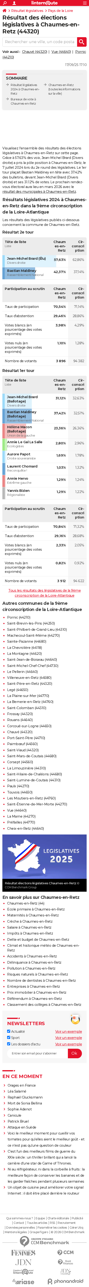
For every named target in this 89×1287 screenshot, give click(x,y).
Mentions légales (16, 1232)
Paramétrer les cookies (52, 1227)
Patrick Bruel (18, 1121)
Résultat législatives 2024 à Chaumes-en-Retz (25, 89)
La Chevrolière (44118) (24, 648)
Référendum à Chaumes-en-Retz (34, 999)
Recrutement (67, 1223)
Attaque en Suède (22, 1127)
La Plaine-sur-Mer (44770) (28, 696)
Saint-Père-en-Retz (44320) (29, 684)
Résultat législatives (27, 11)
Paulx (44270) (18, 786)
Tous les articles (37, 1223)
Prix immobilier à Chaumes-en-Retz (36, 992)
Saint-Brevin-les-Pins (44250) (31, 623)
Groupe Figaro (38, 1232)
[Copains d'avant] (23, 1272)
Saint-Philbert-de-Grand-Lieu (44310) (37, 629)
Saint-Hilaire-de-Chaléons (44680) (34, 774)
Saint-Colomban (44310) (26, 708)
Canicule (14, 1115)
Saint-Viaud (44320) (23, 750)
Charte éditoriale (58, 1218)
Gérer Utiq (76, 1227)
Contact (19, 1223)
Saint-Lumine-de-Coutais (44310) (34, 780)
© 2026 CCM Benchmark (67, 1232)
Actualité (17, 1031)
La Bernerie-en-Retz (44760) (30, 702)
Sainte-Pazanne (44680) (26, 641)
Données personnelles (20, 1227)
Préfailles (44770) (21, 822)
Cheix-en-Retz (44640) (25, 828)
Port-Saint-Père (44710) (26, 738)
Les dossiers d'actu (25, 1044)
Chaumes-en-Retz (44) (25, 903)
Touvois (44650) (20, 792)
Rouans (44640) (20, 720)
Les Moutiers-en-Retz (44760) (31, 798)
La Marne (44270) (21, 816)
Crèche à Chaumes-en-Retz (29, 921)
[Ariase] (23, 1281)
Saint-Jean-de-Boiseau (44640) (32, 659)
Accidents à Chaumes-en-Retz (32, 956)
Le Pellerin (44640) (22, 672)
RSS (52, 1223)
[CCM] (66, 1253)
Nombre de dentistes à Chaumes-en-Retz (41, 980)
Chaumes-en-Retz (61, 85)
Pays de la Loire (60, 11)
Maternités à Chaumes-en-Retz (33, 915)
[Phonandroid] (66, 1281)
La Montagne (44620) (24, 653)
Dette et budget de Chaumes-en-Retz (38, 939)
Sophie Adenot (20, 1109)
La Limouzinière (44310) (26, 768)
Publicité (77, 1218)
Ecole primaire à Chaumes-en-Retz (36, 909)
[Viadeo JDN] (66, 1272)
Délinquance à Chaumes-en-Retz (34, 962)
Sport (14, 1038)
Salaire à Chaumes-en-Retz (29, 927)
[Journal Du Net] (23, 1262)
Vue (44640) (61, 52)
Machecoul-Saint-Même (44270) (33, 635)
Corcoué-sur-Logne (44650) (29, 726)
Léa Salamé (17, 1091)
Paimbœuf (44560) (22, 744)
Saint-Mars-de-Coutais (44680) (31, 756)
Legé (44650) (17, 690)
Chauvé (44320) (34, 52)
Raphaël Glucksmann (25, 1097)
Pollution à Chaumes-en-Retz (31, 968)
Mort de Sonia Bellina (25, 1103)
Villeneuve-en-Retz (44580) (29, 678)
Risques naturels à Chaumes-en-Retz (37, 974)
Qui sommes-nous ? (19, 1218)
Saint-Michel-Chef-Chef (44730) (32, 666)
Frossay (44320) (20, 714)
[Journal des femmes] (23, 1253)
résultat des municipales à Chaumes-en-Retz (39, 191)
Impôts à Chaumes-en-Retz (30, 933)
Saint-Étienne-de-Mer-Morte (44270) (37, 804)
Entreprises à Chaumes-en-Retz (33, 986)
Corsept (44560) (20, 762)
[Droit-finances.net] (66, 1262)
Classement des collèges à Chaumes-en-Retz (44, 1004)
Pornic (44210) (18, 617)
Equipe (40, 1218)
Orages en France (22, 1085)
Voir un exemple (68, 1031)
